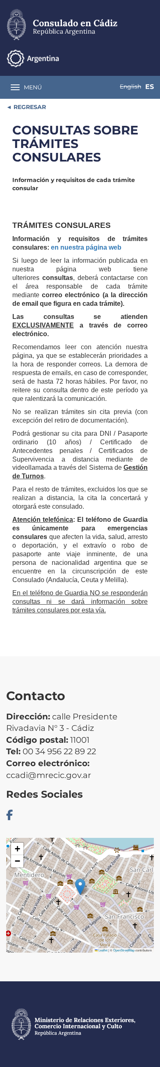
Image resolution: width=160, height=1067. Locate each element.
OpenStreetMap (124, 950)
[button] (80, 886)
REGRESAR (29, 107)
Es (149, 87)
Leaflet (102, 950)
